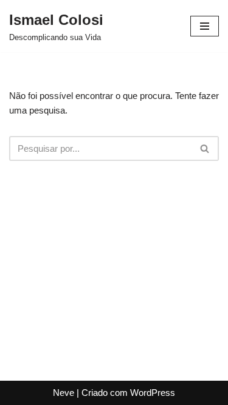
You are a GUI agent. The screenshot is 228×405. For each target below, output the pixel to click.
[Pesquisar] (205, 148)
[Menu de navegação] (204, 26)
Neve (63, 392)
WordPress (152, 392)
